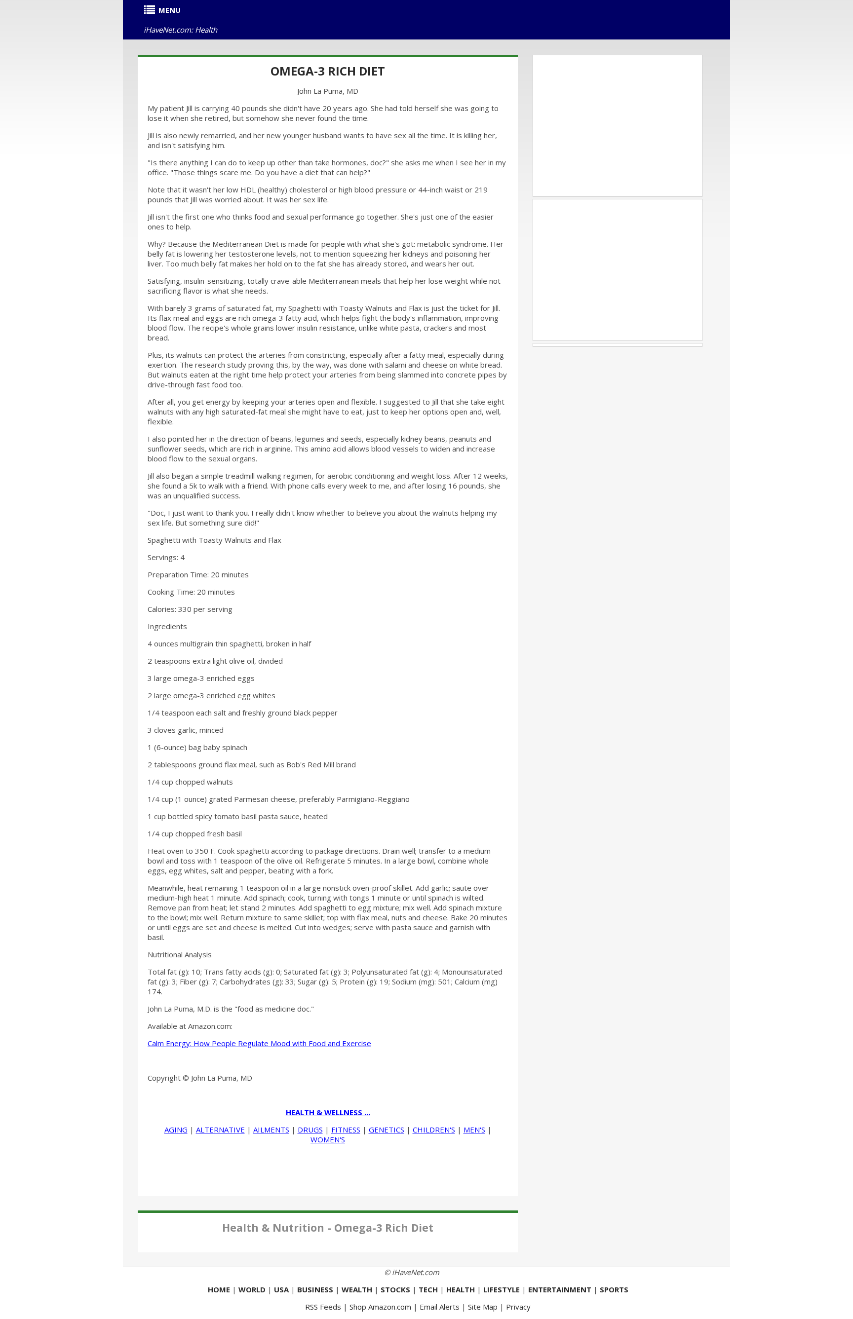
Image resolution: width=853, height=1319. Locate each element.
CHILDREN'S (434, 1129)
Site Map (483, 1307)
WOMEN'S (327, 1139)
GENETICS (386, 1129)
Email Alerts (440, 1307)
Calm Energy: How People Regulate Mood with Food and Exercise (259, 1043)
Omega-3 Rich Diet (328, 71)
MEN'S (474, 1129)
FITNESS (345, 1129)
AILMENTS (271, 1129)
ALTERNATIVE (220, 1129)
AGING (176, 1129)
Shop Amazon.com (380, 1307)
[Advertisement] (617, 126)
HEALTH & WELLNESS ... (328, 1112)
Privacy (518, 1307)
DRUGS (310, 1129)
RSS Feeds (323, 1307)
